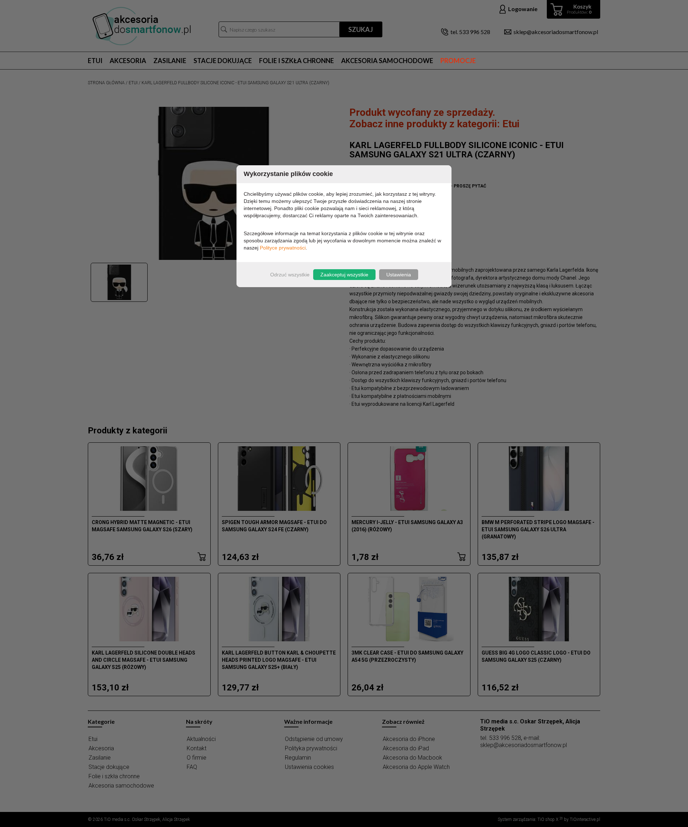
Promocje (458, 61)
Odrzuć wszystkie (290, 274)
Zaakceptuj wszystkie (344, 274)
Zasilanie (169, 61)
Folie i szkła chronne (296, 61)
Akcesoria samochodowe (387, 61)
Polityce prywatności (283, 248)
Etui (95, 61)
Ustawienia (398, 274)
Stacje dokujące (223, 61)
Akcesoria (128, 61)
